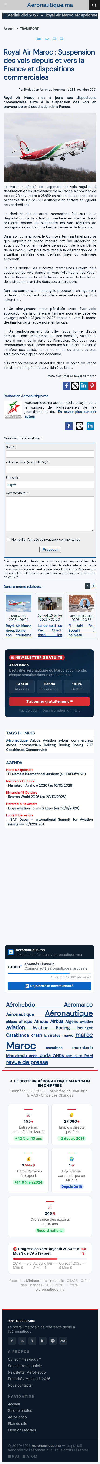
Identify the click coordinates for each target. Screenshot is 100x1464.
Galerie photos (20, 1410)
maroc (68, 1035)
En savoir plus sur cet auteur (60, 414)
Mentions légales (22, 1430)
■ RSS (13, 1456)
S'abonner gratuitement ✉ (49, 701)
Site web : (13, 478)
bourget (85, 1027)
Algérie (71, 1021)
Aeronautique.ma (50, 5)
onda (33, 1056)
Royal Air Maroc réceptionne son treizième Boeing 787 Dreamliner (18, 629)
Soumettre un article (25, 1366)
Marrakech (16, 1056)
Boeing (64, 745)
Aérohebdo (20, 1004)
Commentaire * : (17, 493)
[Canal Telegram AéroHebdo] (53, 1341)
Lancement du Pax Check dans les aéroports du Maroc (50, 629)
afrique (11, 1021)
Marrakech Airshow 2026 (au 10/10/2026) (40, 785)
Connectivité (36, 749)
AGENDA (14, 763)
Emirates (52, 1035)
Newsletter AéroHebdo (27, 1372)
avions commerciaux (75, 740)
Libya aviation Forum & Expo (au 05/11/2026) (43, 808)
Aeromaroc (78, 1004)
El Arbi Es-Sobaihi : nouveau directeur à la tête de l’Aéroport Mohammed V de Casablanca (81, 629)
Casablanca (15, 749)
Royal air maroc (85, 376)
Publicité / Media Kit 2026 (29, 1379)
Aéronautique (17, 740)
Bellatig (50, 745)
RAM (88, 1055)
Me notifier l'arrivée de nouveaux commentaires (45, 539)
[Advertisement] (45, 889)
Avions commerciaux (23, 745)
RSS (63, 1341)
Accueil (9, 28)
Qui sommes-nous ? (24, 1359)
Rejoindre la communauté (51, 986)
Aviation (49, 740)
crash (36, 1035)
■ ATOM (29, 1456)
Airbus (35, 740)
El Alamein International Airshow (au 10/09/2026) (47, 774)
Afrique (41, 1021)
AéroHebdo (17, 1417)
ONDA (58, 1056)
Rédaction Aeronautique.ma (44, 90)
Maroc (68, 376)
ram (69, 1056)
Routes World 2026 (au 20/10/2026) (37, 797)
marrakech (54, 1048)
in (22, 1341)
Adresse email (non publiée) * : (28, 462)
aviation (86, 1021)
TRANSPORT (29, 28)
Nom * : (11, 447)
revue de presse (27, 1062)
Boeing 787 (83, 745)
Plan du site (17, 1423)
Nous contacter (20, 1385)
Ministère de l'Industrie (45, 1280)
